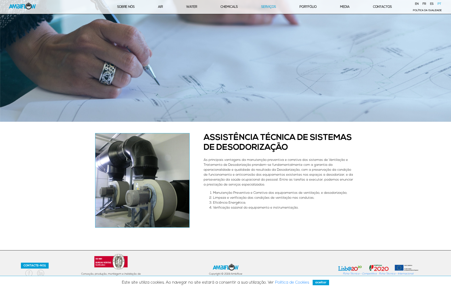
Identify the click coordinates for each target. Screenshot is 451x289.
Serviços (268, 6)
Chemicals (229, 6)
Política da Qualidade (427, 10)
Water (191, 6)
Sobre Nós (126, 6)
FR (424, 4)
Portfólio (308, 6)
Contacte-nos (34, 265)
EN (417, 4)
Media (345, 6)
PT (439, 4)
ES (432, 4)
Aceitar (321, 282)
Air (160, 6)
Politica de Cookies (292, 283)
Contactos (382, 6)
